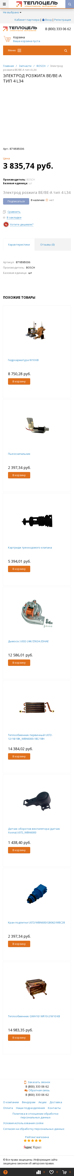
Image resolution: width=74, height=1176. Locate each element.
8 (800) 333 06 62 (58, 29)
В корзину (19, 381)
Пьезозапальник (19, 454)
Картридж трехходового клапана (30, 547)
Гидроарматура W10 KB (23, 360)
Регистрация (62, 20)
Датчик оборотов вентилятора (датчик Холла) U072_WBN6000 (34, 830)
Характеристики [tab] (19, 244)
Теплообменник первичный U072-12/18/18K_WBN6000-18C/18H (30, 737)
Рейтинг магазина (37, 1137)
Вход (48, 20)
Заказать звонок (39, 1082)
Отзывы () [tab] (47, 244)
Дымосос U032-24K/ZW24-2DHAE (28, 641)
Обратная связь (39, 1090)
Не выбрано (11, 12)
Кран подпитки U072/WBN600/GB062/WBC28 (36, 922)
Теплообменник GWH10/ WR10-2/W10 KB (34, 1016)
